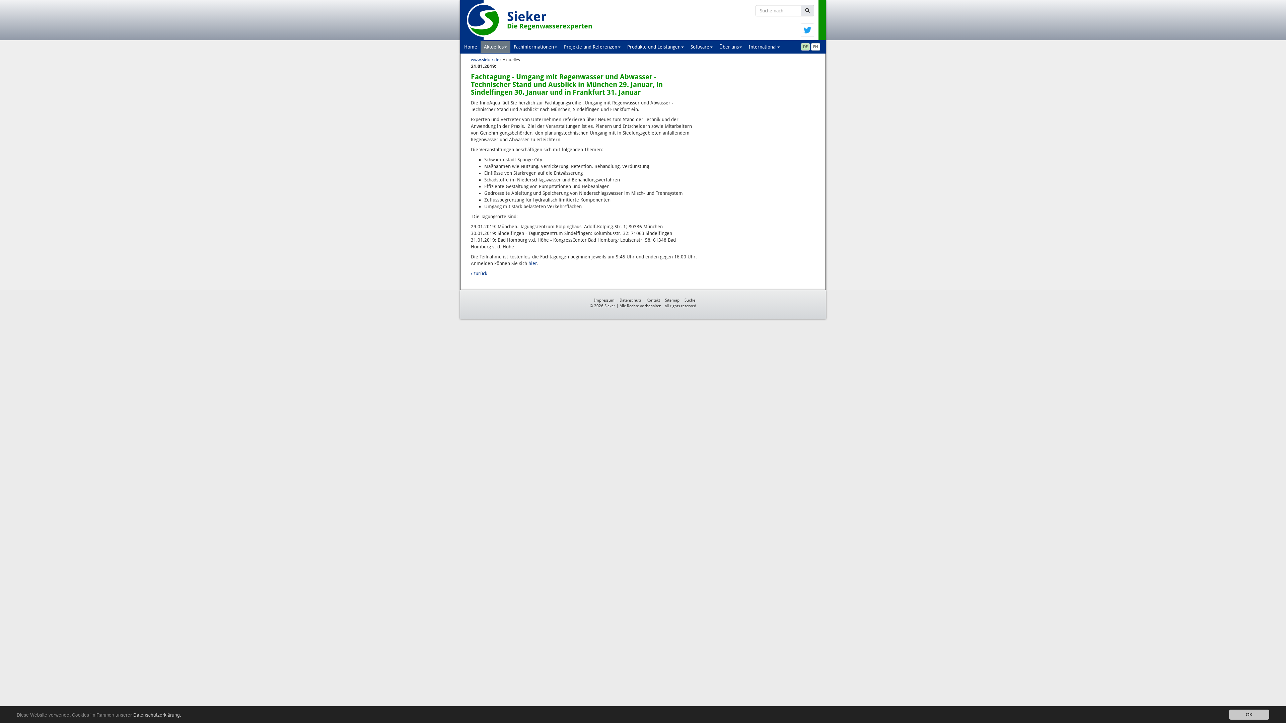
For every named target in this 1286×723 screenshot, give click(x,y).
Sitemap (672, 300)
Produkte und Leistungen (654, 47)
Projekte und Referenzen (590, 47)
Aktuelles (494, 47)
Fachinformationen (534, 47)
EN (815, 47)
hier (532, 263)
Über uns (729, 47)
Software (700, 47)
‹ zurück (479, 273)
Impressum (604, 300)
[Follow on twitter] (807, 29)
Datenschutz (630, 300)
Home (470, 47)
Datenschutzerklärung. (157, 714)
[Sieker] (483, 20)
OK (1249, 714)
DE (805, 47)
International (763, 47)
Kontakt (653, 300)
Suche (690, 300)
